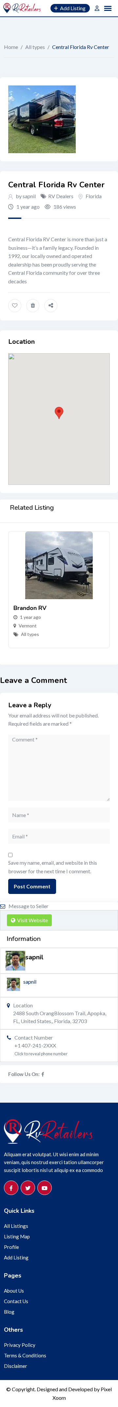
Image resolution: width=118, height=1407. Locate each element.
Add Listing (16, 1257)
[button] (59, 413)
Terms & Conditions (25, 1355)
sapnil (29, 981)
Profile (11, 1247)
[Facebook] (42, 1074)
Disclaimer (15, 1366)
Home (11, 47)
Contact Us (16, 1301)
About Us (14, 1291)
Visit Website (32, 920)
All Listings (16, 1226)
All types (35, 47)
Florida (94, 196)
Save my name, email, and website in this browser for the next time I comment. (52, 866)
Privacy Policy (19, 1345)
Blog (9, 1312)
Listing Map (17, 1236)
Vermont (28, 625)
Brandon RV (30, 608)
